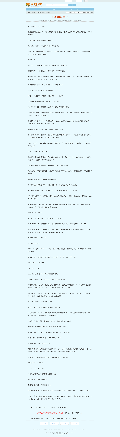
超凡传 (86, 429)
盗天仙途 (56, 20)
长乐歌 (59, 20)
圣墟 (82, 20)
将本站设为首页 (29, 1)
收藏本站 (36, 1)
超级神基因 (70, 20)
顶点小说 (34, 5)
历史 (54, 9)
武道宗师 (79, 20)
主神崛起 (75, 20)
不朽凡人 (68, 429)
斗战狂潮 (54, 429)
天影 (51, 429)
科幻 (66, 9)
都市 (48, 9)
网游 (60, 9)
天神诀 (58, 429)
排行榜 (78, 9)
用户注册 (91, 1)
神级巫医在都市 (65, 20)
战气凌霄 (51, 20)
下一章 (64, 423)
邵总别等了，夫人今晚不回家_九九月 (51, 432)
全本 (85, 9)
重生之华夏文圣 (46, 20)
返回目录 (54, 423)
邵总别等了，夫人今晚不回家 (36, 12)
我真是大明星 (62, 429)
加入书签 (74, 423)
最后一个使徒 (81, 429)
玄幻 (35, 9)
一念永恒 (72, 429)
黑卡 (41, 20)
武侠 (41, 9)
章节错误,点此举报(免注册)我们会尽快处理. (50, 413)
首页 (29, 9)
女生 (72, 9)
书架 (91, 9)
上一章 (44, 423)
